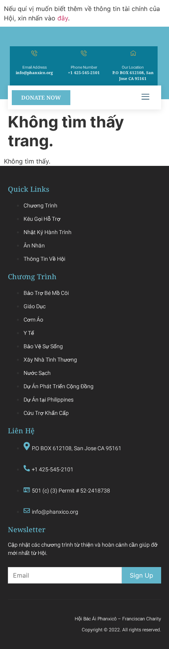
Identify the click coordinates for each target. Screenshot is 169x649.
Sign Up (141, 575)
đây (62, 18)
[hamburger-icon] (145, 97)
